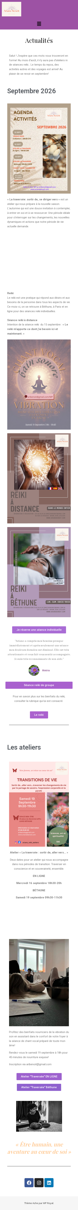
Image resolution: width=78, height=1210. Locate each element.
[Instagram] (39, 1182)
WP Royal (48, 1203)
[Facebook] (29, 1182)
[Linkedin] (49, 1182)
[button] (39, 24)
